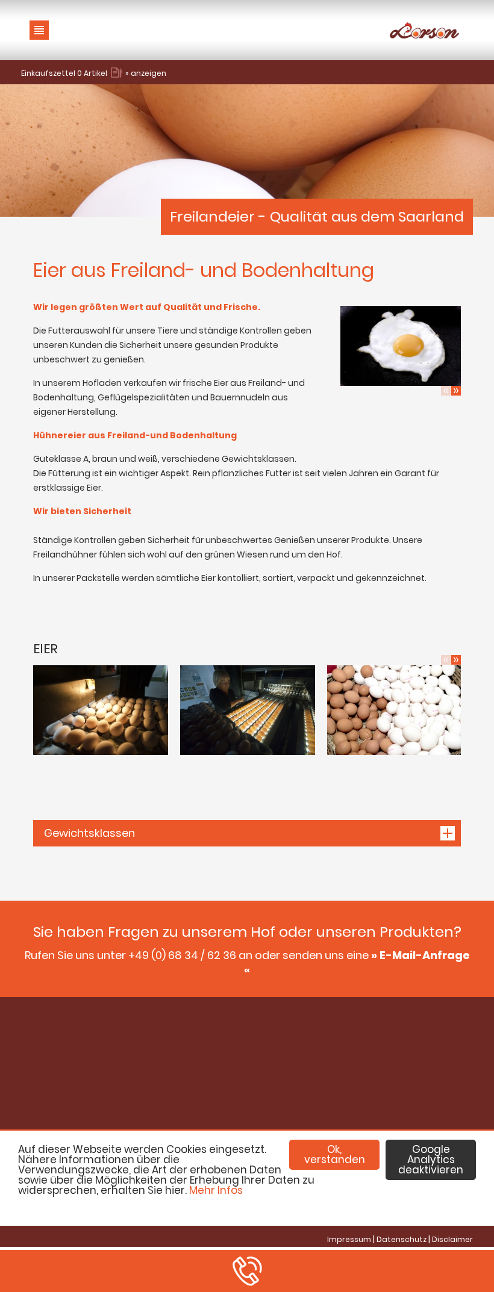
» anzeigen (145, 73)
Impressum (349, 1239)
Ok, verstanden (334, 1154)
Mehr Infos (216, 1190)
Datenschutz (402, 1239)
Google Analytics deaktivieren (430, 1159)
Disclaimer (452, 1239)
